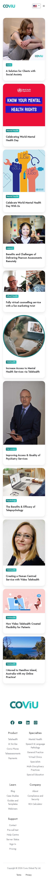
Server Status (12, 839)
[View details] (12, 723)
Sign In (12, 844)
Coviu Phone (13, 748)
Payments (12, 758)
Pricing (12, 848)
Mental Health (35, 739)
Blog (13, 791)
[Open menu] (44, 6)
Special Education (35, 774)
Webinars (12, 808)
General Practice (35, 752)
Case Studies (13, 795)
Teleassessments (12, 753)
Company (35, 785)
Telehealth (13, 739)
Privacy (29, 874)
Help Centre (13, 834)
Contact (12, 825)
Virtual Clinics (35, 757)
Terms (18, 874)
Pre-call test (12, 830)
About (35, 791)
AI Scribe (12, 744)
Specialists (35, 761)
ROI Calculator (35, 804)
